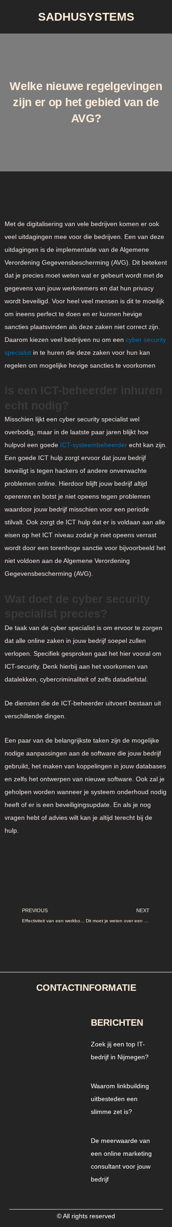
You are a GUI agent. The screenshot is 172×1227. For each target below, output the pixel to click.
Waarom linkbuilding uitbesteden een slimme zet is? (120, 1098)
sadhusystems (86, 16)
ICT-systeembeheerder (93, 445)
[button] (86, 47)
